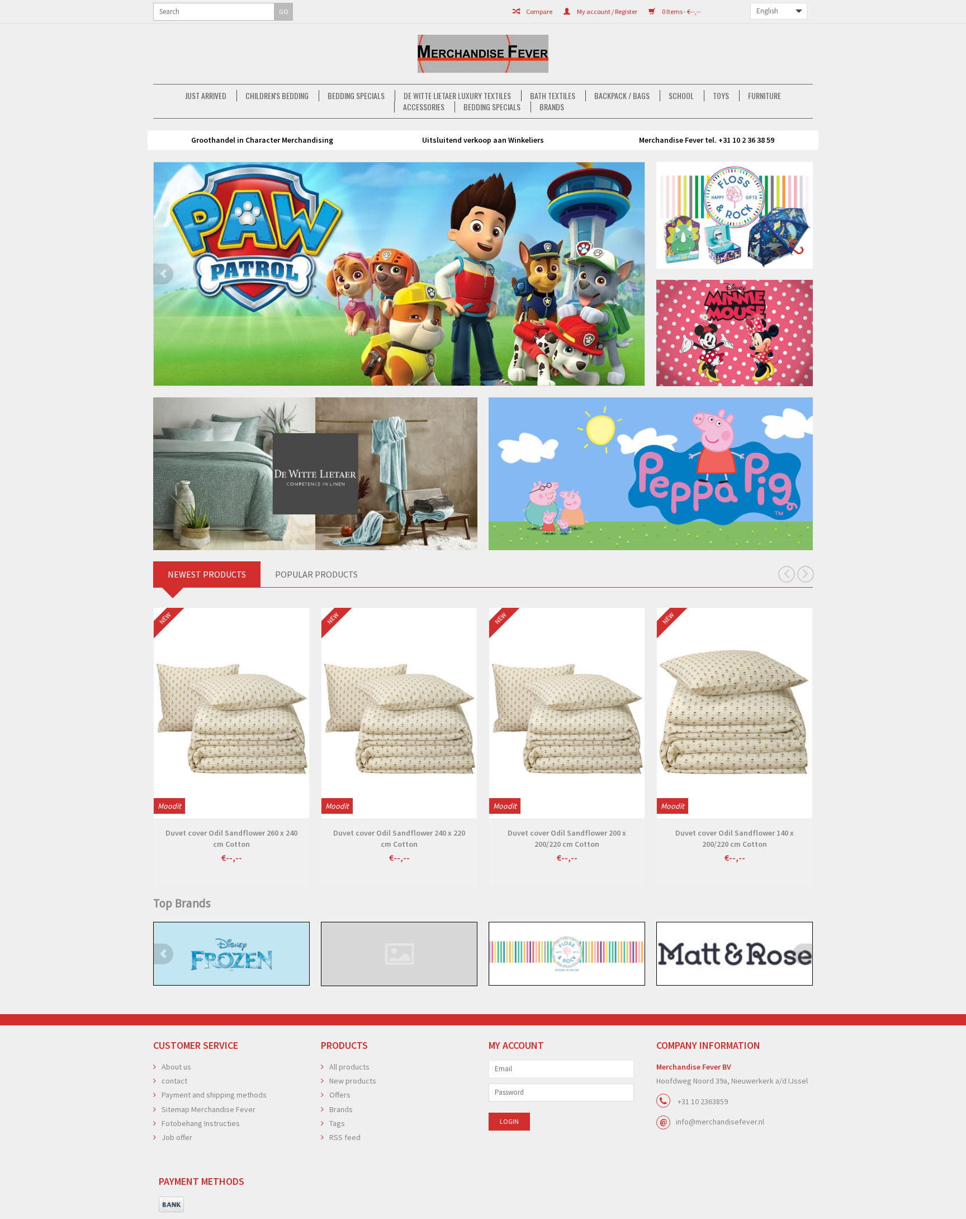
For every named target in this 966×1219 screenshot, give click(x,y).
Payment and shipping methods (214, 1095)
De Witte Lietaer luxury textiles (457, 95)
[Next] (635, 274)
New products (352, 1081)
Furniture (764, 95)
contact (174, 1081)
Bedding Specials (356, 95)
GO (283, 11)
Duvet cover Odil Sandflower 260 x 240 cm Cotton (231, 838)
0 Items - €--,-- (681, 11)
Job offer (177, 1137)
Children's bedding (277, 95)
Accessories (423, 106)
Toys (721, 95)
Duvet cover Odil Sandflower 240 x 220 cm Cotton (399, 838)
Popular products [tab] (316, 574)
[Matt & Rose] (567, 954)
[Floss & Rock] (399, 954)
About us (176, 1067)
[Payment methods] (171, 1205)
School (681, 95)
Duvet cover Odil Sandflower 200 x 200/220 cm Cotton (567, 838)
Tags (337, 1123)
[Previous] (163, 274)
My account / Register (606, 11)
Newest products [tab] (207, 574)
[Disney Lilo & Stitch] (231, 954)
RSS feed (345, 1137)
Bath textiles (552, 95)
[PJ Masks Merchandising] (399, 274)
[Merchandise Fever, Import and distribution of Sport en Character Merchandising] (483, 54)
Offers (340, 1095)
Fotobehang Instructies (201, 1123)
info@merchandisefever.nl (720, 1122)
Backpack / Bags (622, 95)
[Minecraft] (734, 954)
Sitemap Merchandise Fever (208, 1109)
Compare (538, 11)
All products (349, 1067)
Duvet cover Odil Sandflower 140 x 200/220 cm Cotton (734, 838)
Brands (551, 106)
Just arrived (205, 95)
